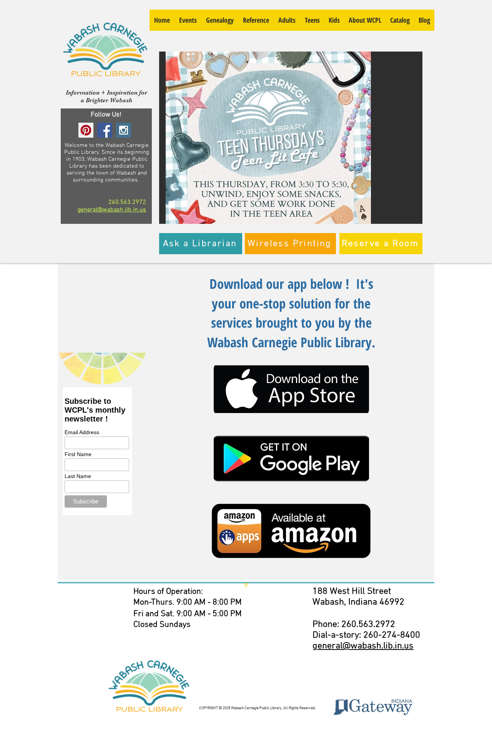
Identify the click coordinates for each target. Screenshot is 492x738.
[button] (290, 138)
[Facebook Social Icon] (104, 130)
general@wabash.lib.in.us (112, 210)
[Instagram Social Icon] (123, 130)
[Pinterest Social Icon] (85, 130)
